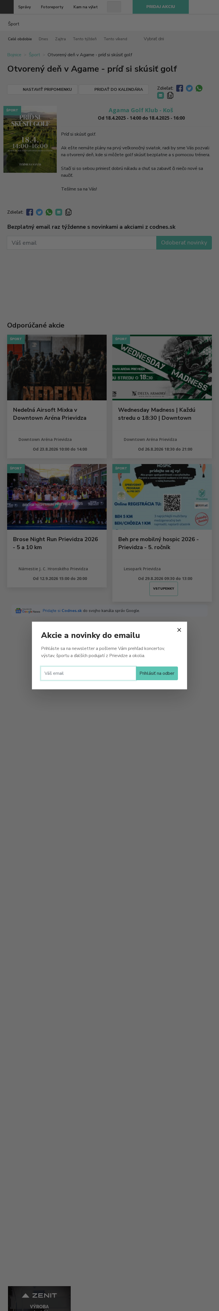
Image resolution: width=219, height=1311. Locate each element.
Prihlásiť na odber (156, 673)
